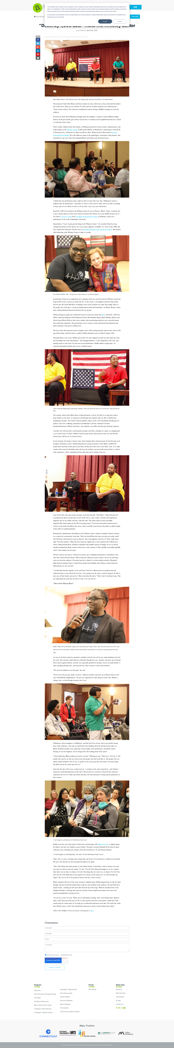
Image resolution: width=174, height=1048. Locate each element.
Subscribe (134, 16)
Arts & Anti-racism (82, 37)
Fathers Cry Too (103, 844)
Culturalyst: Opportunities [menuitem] (68, 989)
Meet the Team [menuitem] (121, 993)
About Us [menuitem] (119, 989)
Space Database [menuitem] (65, 1004)
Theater (72, 37)
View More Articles (41, 17)
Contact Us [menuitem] (119, 1004)
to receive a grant (66, 216)
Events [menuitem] (91, 985)
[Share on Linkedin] (38, 50)
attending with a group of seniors (97, 229)
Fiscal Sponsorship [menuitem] (66, 993)
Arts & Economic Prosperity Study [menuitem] (45, 994)
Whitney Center (72, 129)
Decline (120, 21)
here (103, 315)
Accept (105, 21)
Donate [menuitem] (118, 1000)
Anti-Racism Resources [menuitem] (41, 1001)
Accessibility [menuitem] (120, 997)
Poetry (54, 37)
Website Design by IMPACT (106, 1045)
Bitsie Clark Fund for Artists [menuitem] (42, 1005)
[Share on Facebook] (38, 40)
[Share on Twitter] (38, 43)
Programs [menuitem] (37, 985)
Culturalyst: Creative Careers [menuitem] (43, 1012)
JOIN (135, 7)
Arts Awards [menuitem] (92, 989)
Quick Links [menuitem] (120, 985)
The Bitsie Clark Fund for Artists (87, 216)
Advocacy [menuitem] (37, 990)
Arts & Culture (63, 37)
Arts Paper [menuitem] (37, 998)
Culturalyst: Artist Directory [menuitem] (42, 1009)
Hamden (48, 37)
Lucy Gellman (81, 30)
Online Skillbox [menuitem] (65, 997)
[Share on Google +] (38, 47)
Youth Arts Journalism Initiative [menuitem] (70, 1011)
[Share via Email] (38, 58)
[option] (48, 1033)
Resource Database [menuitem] (66, 1000)
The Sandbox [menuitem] (64, 1008)
